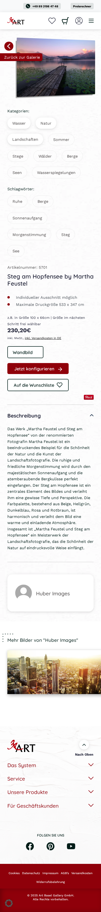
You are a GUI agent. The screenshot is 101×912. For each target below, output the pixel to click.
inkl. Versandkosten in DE (43, 338)
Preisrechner (82, 6)
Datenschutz (31, 873)
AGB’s (65, 873)
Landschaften (25, 139)
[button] (9, 903)
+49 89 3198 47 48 (45, 6)
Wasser (19, 123)
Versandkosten (81, 873)
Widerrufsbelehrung (50, 882)
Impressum (50, 873)
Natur (45, 123)
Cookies (14, 873)
